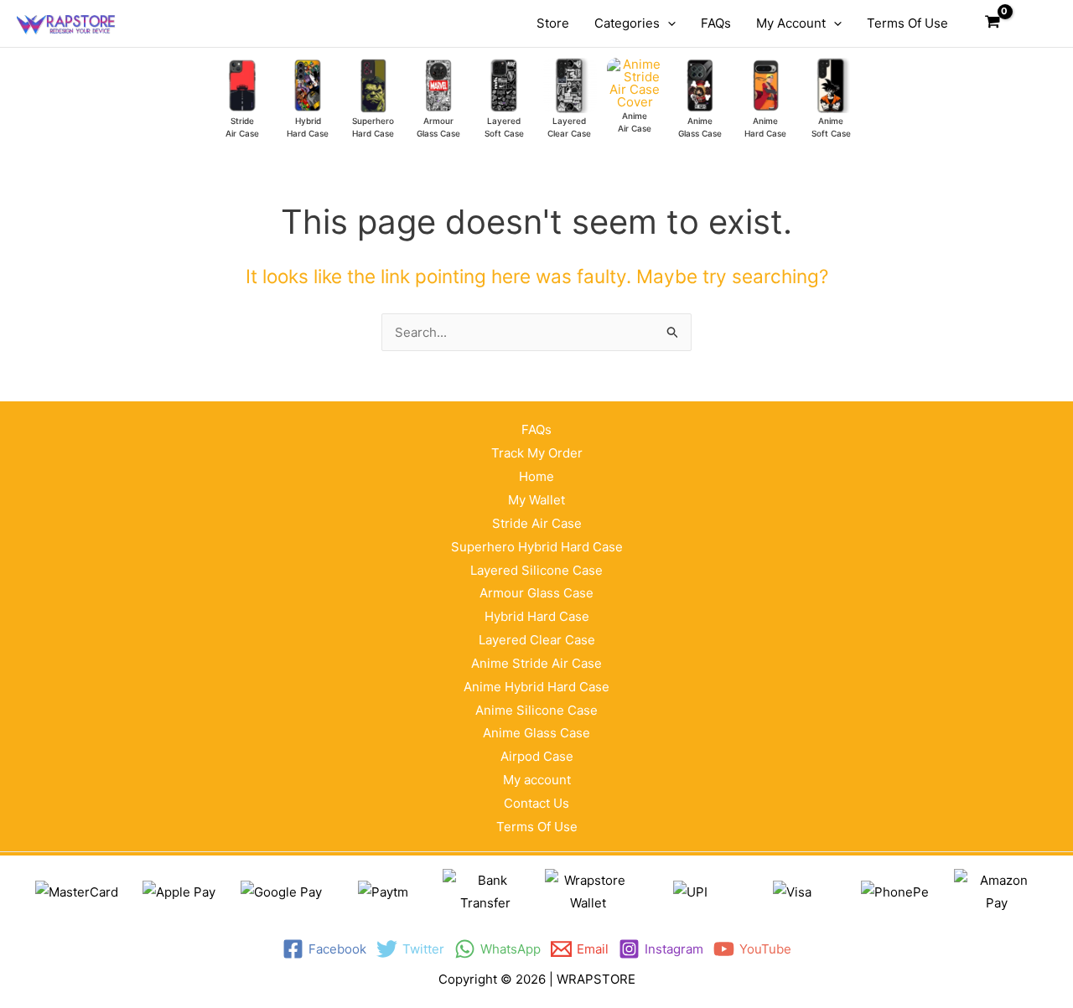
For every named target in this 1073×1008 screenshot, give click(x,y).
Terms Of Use (537, 827)
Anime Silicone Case (536, 710)
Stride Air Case (537, 523)
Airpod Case (536, 756)
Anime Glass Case (536, 733)
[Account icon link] (1031, 23)
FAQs (536, 429)
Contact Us (536, 803)
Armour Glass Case (536, 593)
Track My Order (537, 453)
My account (537, 780)
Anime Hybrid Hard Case (536, 687)
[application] (668, 23)
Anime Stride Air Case (536, 663)
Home (536, 476)
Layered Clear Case (537, 640)
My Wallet (536, 500)
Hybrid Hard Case (537, 616)
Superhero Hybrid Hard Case (537, 547)
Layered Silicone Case (536, 570)
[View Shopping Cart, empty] (992, 23)
